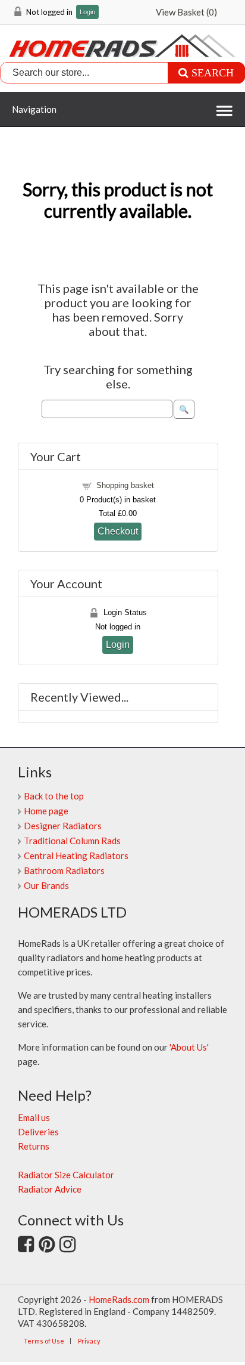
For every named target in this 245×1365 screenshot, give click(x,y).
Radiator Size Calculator (66, 1174)
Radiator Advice (49, 1189)
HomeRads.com (119, 1299)
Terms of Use (44, 1341)
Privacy (89, 1341)
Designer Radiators (63, 825)
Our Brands (46, 885)
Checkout (118, 531)
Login (87, 12)
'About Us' (189, 1047)
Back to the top (54, 795)
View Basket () (186, 12)
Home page (46, 810)
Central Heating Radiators (76, 855)
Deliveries (38, 1131)
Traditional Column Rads (72, 840)
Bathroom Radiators (64, 870)
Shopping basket (125, 485)
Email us (34, 1117)
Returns (33, 1146)
